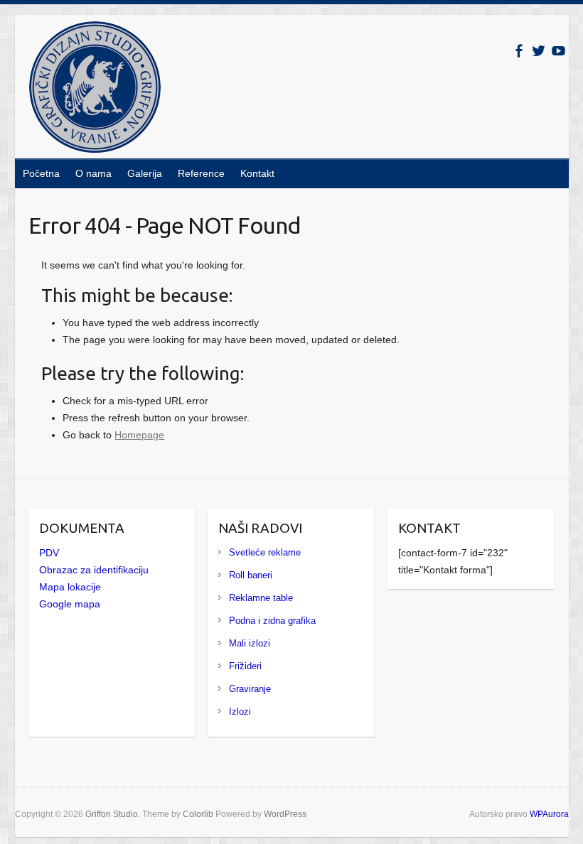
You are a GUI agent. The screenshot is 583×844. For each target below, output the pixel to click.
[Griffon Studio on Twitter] (538, 51)
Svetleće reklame (265, 552)
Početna (41, 173)
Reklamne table (261, 598)
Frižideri (245, 666)
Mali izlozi (249, 643)
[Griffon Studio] (95, 89)
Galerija (144, 173)
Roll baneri (250, 575)
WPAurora (549, 814)
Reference (201, 173)
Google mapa (69, 604)
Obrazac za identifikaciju (94, 569)
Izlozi (240, 711)
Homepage (139, 434)
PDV (49, 552)
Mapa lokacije (70, 587)
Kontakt (257, 173)
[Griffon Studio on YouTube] (558, 51)
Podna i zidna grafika (272, 620)
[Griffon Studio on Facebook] (518, 51)
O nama (93, 173)
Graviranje (250, 688)
